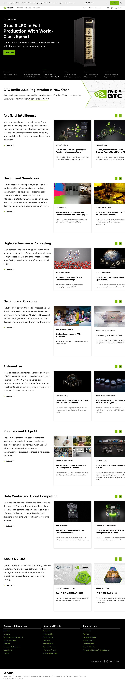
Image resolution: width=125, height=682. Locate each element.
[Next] (120, 115)
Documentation (88, 644)
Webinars (46, 640)
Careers (6, 653)
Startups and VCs (89, 640)
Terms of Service (35, 676)
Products (20, 8)
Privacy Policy (7, 676)
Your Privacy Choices (21, 676)
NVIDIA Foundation (9, 640)
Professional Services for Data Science (96, 650)
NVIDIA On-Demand (50, 653)
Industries (36, 8)
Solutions (28, 8)
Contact (83, 676)
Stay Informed (48, 644)
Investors (6, 634)
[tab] (12, 74)
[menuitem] (20, 7)
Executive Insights (89, 637)
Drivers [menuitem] (91, 8)
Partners (86, 634)
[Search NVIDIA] (108, 7)
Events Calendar (49, 647)
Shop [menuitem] (84, 8)
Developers (87, 631)
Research (6, 644)
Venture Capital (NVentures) (13, 637)
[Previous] (116, 115)
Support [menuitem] (98, 8)
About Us (6, 631)
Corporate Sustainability (11, 647)
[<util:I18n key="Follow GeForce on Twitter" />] (114, 661)
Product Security (73, 676)
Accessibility (47, 676)
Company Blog (48, 634)
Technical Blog (48, 637)
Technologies (7, 650)
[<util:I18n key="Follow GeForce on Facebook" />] (104, 661)
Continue (114, 3)
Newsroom (47, 631)
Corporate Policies (59, 676)
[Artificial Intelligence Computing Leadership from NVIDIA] (8, 8)
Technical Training (89, 647)
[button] (112, 8)
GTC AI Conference (49, 650)
